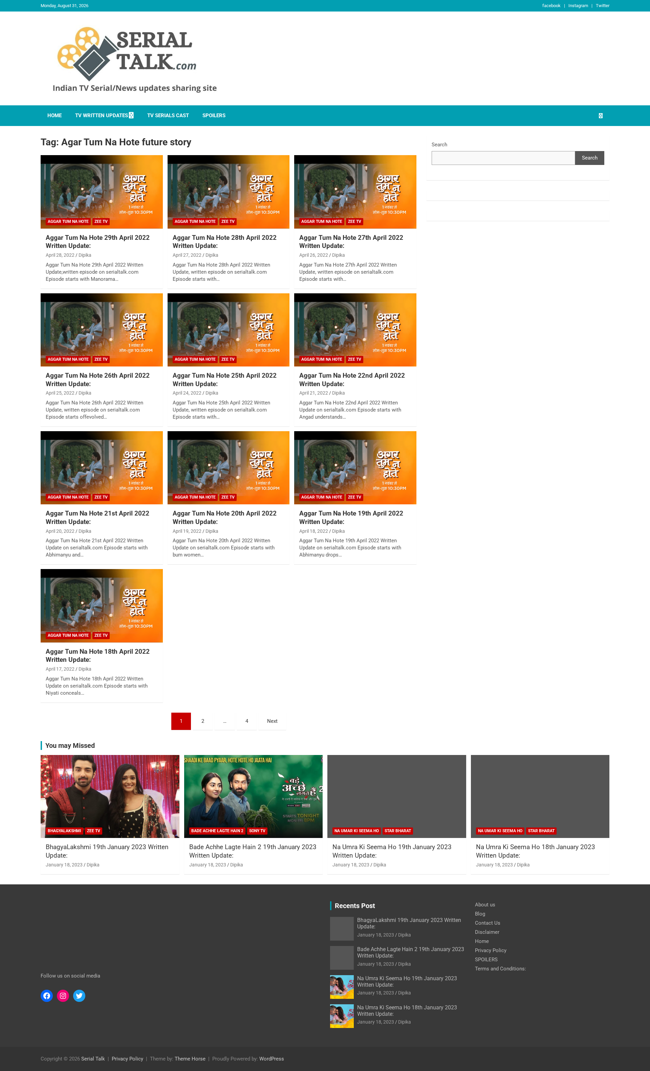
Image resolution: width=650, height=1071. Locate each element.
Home (54, 115)
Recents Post (355, 906)
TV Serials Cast (168, 115)
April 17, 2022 (60, 669)
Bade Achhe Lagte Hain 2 (217, 830)
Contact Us (487, 923)
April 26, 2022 (313, 255)
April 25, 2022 (60, 393)
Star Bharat (398, 830)
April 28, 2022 (60, 255)
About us (485, 905)
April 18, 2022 (313, 531)
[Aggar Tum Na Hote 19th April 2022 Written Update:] (355, 468)
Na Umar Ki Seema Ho (356, 830)
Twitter (602, 5)
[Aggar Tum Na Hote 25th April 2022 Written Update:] (228, 330)
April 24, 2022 (187, 393)
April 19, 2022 (187, 531)
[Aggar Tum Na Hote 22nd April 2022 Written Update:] (355, 330)
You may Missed (70, 745)
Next (272, 721)
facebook (551, 5)
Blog (480, 914)
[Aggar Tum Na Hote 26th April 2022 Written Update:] (101, 330)
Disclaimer (487, 932)
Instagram (578, 5)
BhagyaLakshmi (64, 830)
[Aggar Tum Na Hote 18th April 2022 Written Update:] (101, 606)
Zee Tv (101, 221)
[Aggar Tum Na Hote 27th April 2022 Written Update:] (355, 192)
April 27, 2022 (187, 255)
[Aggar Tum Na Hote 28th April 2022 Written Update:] (228, 192)
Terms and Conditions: (500, 969)
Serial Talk (93, 1059)
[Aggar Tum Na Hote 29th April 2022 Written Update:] (101, 192)
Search (439, 145)
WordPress (271, 1059)
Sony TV (257, 830)
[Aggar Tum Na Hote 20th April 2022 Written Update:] (228, 468)
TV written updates (101, 115)
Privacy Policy (490, 950)
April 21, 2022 (313, 393)
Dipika (85, 255)
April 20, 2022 (60, 531)
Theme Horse (190, 1059)
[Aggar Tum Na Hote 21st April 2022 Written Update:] (101, 468)
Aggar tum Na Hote (68, 221)
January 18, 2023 (64, 864)
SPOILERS (213, 115)
